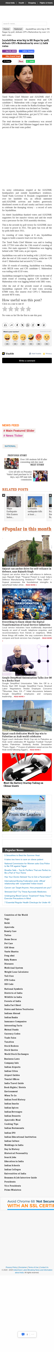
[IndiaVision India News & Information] (28, 14)
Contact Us (44, 1267)
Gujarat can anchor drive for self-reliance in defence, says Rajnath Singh (26, 570)
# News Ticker (13, 435)
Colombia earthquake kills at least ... (35, 511)
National (18, 29)
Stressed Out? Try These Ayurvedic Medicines (25, 892)
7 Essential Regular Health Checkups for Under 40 (27, 902)
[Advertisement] (27, 158)
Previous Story (17, 455)
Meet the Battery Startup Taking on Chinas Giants (23, 784)
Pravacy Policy (11, 1267)
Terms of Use (33, 1267)
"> (36, 62)
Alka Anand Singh (13, 56)
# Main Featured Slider (18, 430)
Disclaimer (23, 1267)
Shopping (32, 3)
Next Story (37, 464)
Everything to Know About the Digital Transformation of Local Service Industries (26, 623)
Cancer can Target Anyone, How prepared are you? (27, 887)
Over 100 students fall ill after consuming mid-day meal (33, 461)
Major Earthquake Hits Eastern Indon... (12, 513)
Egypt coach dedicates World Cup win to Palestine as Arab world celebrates (24, 735)
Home (6, 29)
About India (10, 3)
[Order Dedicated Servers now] (24, 830)
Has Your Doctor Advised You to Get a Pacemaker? (27, 877)
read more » (31, 585)
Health (21, 3)
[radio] (4, 309)
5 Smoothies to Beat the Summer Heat (22, 855)
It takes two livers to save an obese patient (23, 859)
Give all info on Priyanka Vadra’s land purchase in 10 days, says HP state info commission (19, 475)
